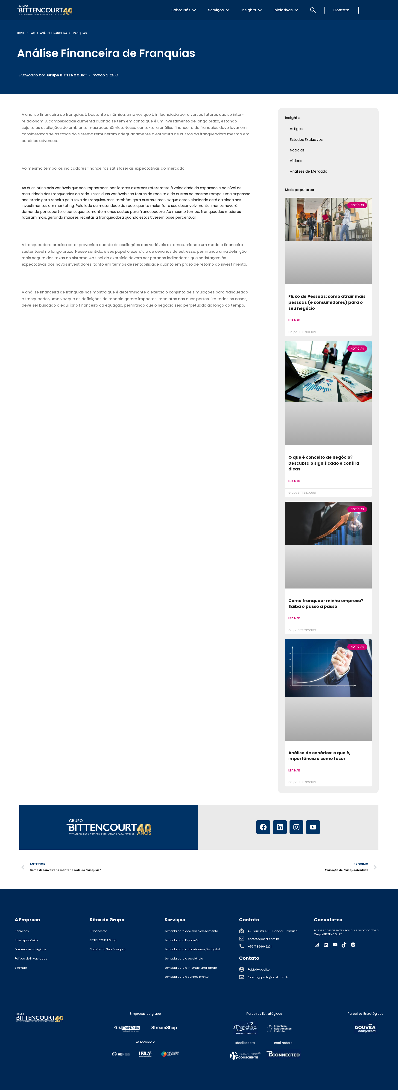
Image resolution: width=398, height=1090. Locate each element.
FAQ (32, 33)
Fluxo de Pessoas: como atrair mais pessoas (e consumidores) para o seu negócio (327, 302)
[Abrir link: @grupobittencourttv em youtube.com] (335, 945)
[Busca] (313, 10)
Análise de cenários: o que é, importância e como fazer (319, 756)
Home (21, 33)
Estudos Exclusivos (306, 139)
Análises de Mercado (308, 171)
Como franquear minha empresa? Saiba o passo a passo (325, 603)
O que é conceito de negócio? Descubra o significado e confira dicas (323, 463)
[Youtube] (313, 827)
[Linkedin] (280, 827)
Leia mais (294, 320)
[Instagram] (296, 827)
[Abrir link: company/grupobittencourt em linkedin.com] (326, 945)
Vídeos (296, 160)
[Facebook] (263, 827)
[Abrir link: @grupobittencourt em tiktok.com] (344, 945)
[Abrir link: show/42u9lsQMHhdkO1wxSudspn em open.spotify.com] (353, 945)
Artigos (296, 128)
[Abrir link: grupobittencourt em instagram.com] (316, 945)
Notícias (297, 150)
